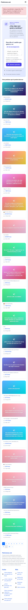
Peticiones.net (6, 2)
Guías (4, 569)
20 (9, 546)
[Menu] (25, 2)
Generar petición (15, 64)
